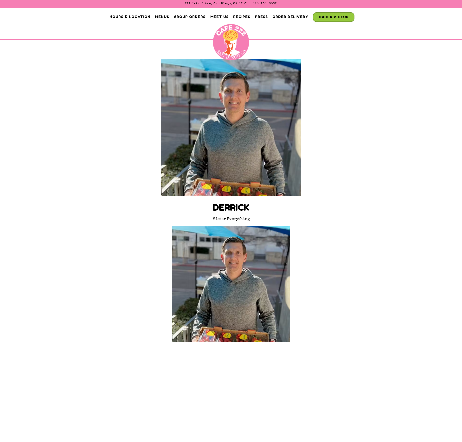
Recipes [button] (241, 17)
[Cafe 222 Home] (231, 44)
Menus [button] (162, 17)
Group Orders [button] (189, 17)
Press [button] (261, 17)
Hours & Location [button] (129, 17)
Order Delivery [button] (290, 17)
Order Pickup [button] (334, 17)
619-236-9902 (265, 3)
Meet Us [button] (219, 17)
